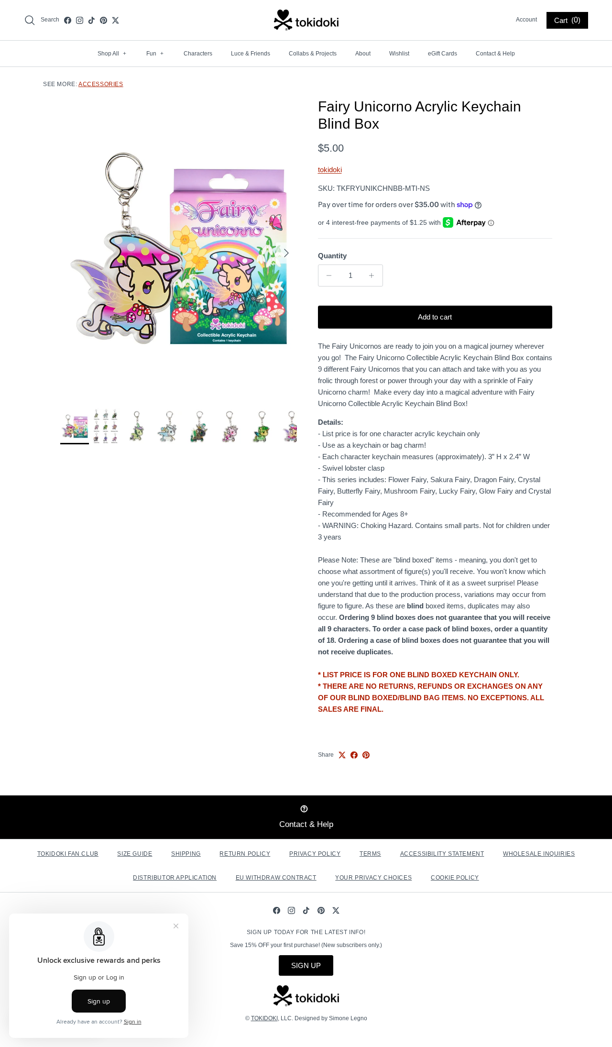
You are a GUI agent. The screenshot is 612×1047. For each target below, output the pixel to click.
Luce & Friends (250, 53)
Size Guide (134, 853)
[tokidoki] (306, 20)
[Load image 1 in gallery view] (178, 248)
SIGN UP (306, 965)
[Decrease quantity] (326, 275)
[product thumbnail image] (74, 426)
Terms (370, 853)
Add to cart (435, 317)
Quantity (332, 256)
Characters (198, 53)
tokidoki (330, 169)
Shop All (112, 53)
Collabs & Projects (313, 53)
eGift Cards (442, 53)
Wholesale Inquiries (539, 853)
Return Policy (244, 853)
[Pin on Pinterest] (366, 755)
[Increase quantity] (374, 275)
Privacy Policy (314, 853)
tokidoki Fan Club (67, 853)
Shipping (186, 853)
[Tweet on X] (342, 755)
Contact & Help (495, 53)
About (363, 53)
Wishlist (399, 53)
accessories (100, 84)
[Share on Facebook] (354, 755)
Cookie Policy (455, 877)
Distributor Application (175, 877)
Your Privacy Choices (373, 877)
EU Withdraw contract (276, 877)
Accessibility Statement (442, 853)
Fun (155, 53)
